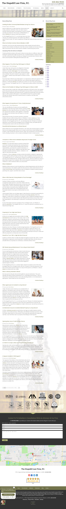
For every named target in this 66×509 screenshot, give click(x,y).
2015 (47, 84)
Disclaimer (37, 499)
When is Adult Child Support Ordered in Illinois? (54, 36)
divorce (14, 297)
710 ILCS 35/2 (9, 169)
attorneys (9, 204)
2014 (47, 86)
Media (42, 8)
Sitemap (41, 499)
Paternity (12, 179)
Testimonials (36, 8)
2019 (47, 77)
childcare (4, 362)
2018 (47, 79)
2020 (47, 75)
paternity (33, 194)
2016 (47, 83)
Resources (25, 499)
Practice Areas (27, 8)
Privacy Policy (31, 499)
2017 (47, 81)
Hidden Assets (50, 55)
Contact (52, 8)
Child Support (14, 66)
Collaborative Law (50, 47)
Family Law (49, 53)
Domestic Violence (50, 51)
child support (15, 70)
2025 (47, 66)
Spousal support (10, 258)
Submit (5, 440)
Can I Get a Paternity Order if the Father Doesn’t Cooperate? (53, 27)
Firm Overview (11, 8)
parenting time (5, 373)
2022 (47, 72)
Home (4, 8)
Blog (47, 8)
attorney (8, 34)
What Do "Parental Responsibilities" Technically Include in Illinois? (54, 33)
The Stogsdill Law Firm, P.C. (15, 3)
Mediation (4, 143)
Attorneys (19, 8)
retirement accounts (11, 310)
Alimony (12, 249)
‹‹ (3, 387)
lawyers (4, 269)
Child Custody (49, 43)
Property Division (15, 105)
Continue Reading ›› (39, 59)
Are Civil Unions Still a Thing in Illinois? (53, 30)
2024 (47, 68)
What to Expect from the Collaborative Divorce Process (55, 24)
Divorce (13, 26)
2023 (47, 70)
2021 (47, 74)
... (17, 387)
